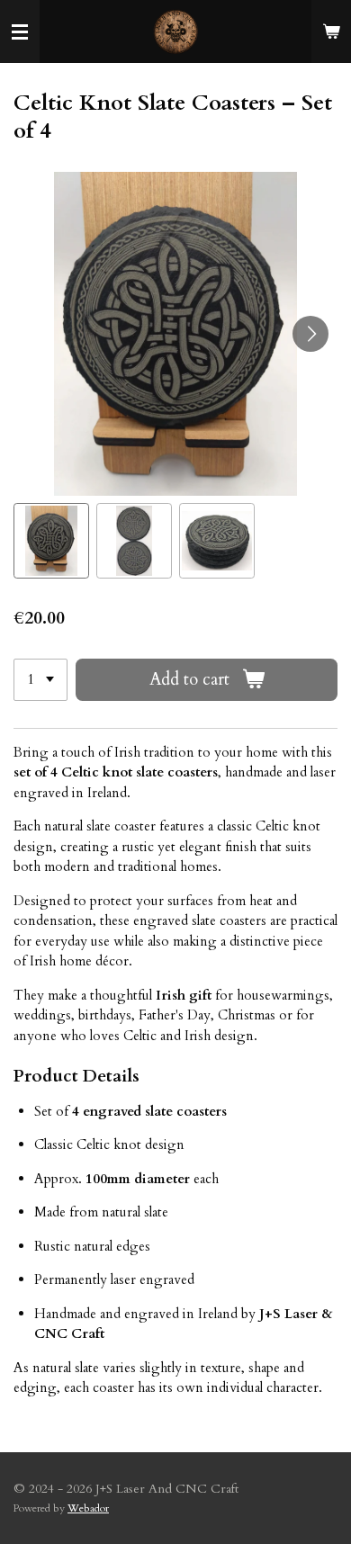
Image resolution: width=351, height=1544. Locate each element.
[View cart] (331, 31)
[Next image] (310, 334)
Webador (88, 1508)
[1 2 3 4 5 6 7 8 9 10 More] (41, 680)
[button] (51, 541)
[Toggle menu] (20, 31)
